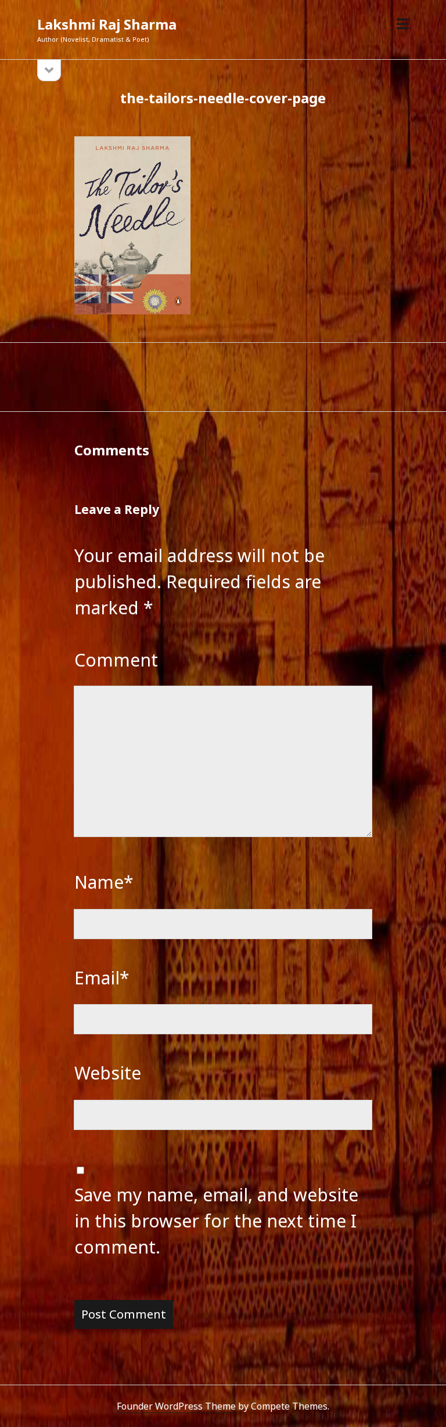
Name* (104, 882)
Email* (102, 978)
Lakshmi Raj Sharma (107, 24)
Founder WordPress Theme (176, 1406)
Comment (116, 660)
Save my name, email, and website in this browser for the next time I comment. (216, 1221)
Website (107, 1073)
